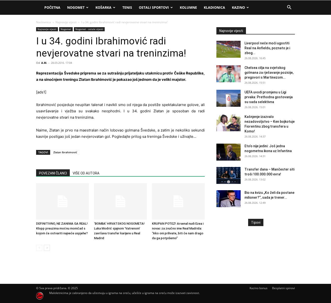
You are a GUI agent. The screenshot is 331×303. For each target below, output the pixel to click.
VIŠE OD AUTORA (86, 173)
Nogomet (76, 7)
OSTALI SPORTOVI (154, 7)
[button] (289, 8)
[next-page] (47, 248)
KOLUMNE (188, 7)
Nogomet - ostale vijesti (89, 29)
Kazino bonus (259, 288)
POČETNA (52, 7)
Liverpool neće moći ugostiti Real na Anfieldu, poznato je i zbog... (267, 48)
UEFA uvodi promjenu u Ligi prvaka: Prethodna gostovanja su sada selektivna (268, 97)
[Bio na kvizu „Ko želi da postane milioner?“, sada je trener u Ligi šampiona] (228, 198)
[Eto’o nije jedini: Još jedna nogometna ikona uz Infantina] (228, 152)
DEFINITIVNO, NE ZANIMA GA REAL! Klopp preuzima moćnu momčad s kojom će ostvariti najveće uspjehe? (62, 228)
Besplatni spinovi (283, 288)
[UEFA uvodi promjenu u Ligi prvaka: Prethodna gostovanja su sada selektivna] (228, 98)
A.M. (44, 63)
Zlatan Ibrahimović (65, 152)
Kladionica (214, 7)
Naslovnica (43, 22)
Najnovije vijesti (66, 22)
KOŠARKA (103, 7)
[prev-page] (39, 248)
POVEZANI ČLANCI (53, 173)
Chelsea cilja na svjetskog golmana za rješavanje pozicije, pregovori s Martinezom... (268, 72)
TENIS (127, 7)
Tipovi (255, 222)
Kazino (238, 7)
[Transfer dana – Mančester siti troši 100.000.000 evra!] (228, 175)
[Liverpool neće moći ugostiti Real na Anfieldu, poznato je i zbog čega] (228, 49)
